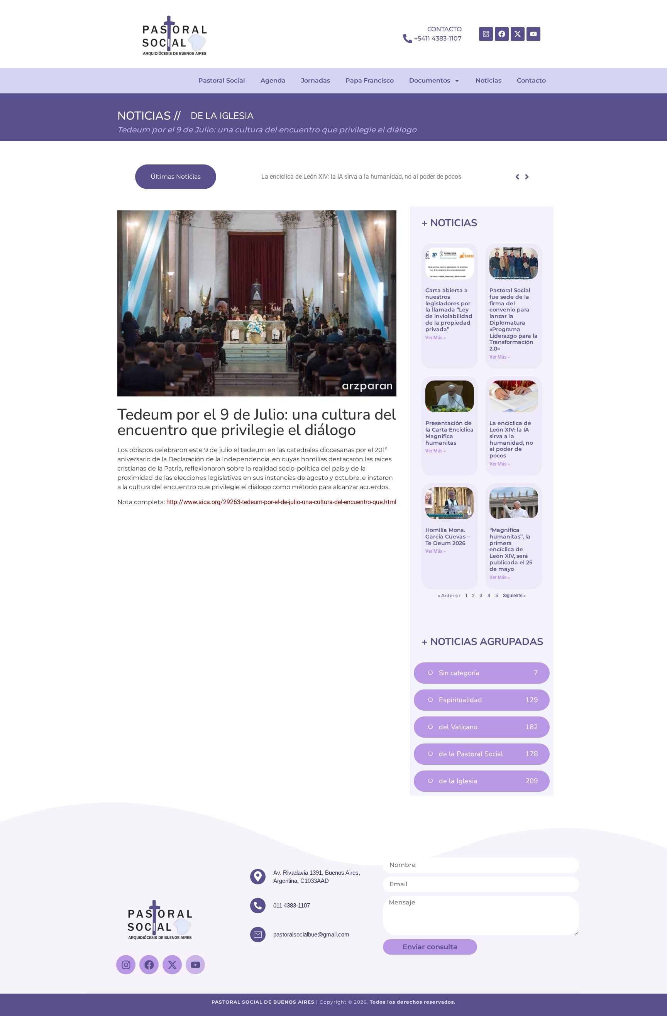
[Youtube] (533, 34)
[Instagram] (486, 34)
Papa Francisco (369, 80)
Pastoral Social (221, 80)
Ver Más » (435, 337)
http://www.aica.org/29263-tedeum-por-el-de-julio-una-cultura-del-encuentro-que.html (281, 502)
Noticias (488, 80)
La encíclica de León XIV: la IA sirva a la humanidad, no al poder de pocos (321, 176)
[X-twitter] (518, 34)
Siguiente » (514, 595)
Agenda (273, 80)
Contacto (531, 80)
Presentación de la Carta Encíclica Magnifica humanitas (449, 433)
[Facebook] (502, 34)
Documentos (429, 80)
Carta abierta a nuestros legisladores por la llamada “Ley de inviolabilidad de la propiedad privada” (448, 310)
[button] (526, 176)
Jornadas (315, 80)
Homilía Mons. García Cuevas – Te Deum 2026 (447, 537)
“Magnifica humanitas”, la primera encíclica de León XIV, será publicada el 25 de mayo (510, 549)
